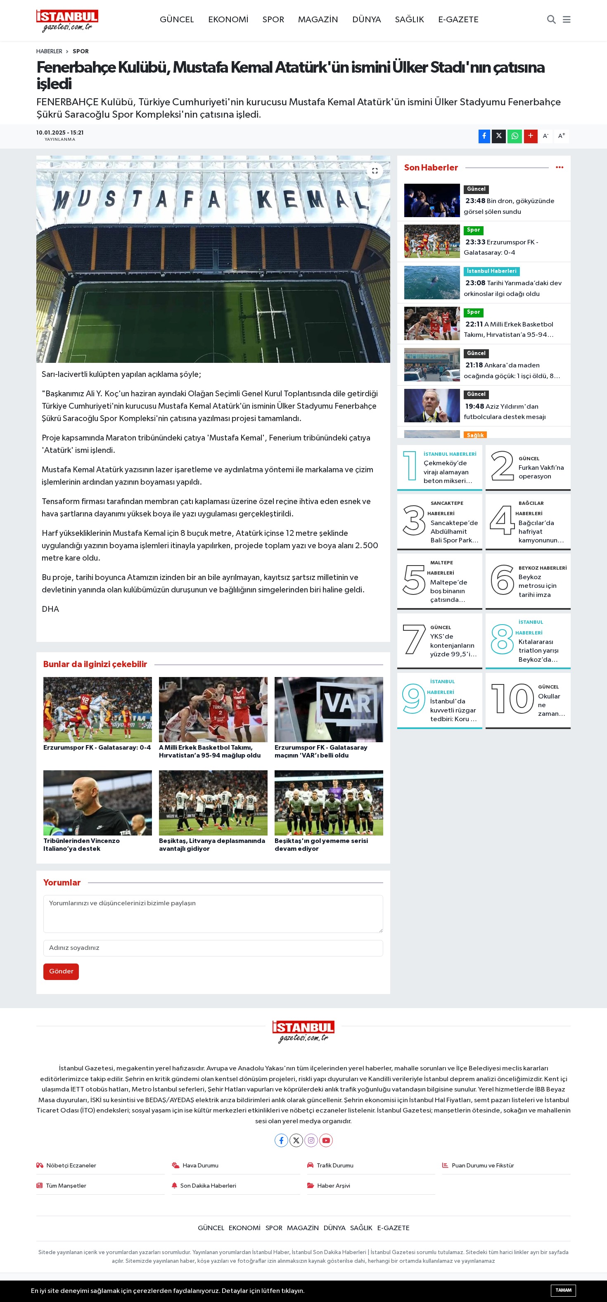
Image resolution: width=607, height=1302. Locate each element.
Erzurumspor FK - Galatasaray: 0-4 (97, 747)
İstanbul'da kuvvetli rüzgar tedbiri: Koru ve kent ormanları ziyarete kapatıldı (454, 711)
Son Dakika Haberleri (208, 1186)
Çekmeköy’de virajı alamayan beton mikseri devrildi (446, 472)
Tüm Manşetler (66, 1186)
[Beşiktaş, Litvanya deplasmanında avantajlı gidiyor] (213, 802)
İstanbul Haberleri (492, 271)
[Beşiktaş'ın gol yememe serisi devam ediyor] (329, 802)
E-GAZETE (458, 19)
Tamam (563, 1290)
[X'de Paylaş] (499, 136)
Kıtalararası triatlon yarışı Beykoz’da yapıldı (539, 651)
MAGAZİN (318, 19)
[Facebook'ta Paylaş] (484, 136)
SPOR (273, 19)
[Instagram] (311, 1140)
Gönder (61, 971)
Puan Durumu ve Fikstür (483, 1165)
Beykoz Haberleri (543, 568)
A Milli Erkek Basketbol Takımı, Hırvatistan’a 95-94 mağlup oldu (508, 331)
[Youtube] (326, 1140)
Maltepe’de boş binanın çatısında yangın (448, 592)
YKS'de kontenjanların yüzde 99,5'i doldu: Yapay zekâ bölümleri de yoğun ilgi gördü (453, 646)
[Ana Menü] (567, 20)
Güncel (476, 189)
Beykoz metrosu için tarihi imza (538, 586)
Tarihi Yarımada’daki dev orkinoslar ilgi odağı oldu (513, 288)
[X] (296, 1140)
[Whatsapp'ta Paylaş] (514, 136)
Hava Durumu (200, 1165)
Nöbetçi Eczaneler (71, 1165)
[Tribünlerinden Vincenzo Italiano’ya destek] (97, 802)
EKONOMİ (228, 19)
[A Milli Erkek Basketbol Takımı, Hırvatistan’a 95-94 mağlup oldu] (213, 709)
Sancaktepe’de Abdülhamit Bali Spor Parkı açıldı (454, 532)
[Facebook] (281, 1140)
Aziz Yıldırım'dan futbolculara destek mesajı (505, 412)
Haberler (49, 51)
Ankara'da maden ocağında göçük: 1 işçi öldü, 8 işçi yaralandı (509, 371)
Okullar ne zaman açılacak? (552, 706)
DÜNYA (366, 19)
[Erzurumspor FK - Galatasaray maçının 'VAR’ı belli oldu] (329, 709)
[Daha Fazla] (531, 136)
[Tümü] (560, 167)
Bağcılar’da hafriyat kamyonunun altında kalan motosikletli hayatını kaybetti (538, 532)
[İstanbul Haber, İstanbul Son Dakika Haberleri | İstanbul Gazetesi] (67, 21)
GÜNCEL (177, 19)
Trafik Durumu (335, 1165)
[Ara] (551, 20)
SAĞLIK (409, 19)
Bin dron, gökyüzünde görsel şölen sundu (509, 206)
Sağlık (475, 435)
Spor (81, 51)
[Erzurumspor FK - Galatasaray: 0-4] (97, 709)
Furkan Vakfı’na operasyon (541, 472)
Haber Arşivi (334, 1186)
